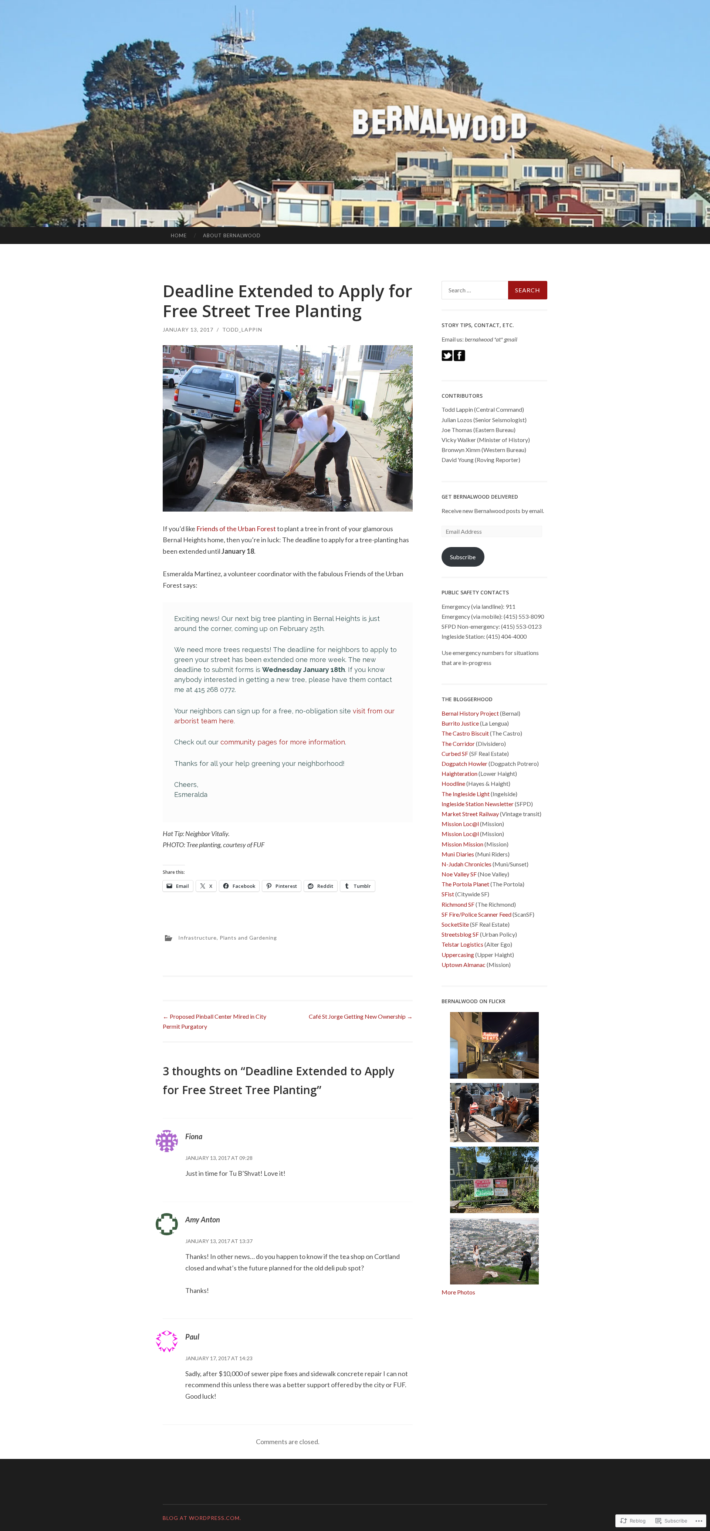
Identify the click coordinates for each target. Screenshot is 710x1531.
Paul (192, 1336)
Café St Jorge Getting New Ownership (361, 1016)
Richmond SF (458, 904)
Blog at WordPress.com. (202, 1518)
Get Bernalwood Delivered (480, 496)
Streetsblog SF (460, 934)
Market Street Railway (470, 813)
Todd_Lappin (242, 329)
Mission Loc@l (460, 823)
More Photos (458, 1292)
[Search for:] (494, 290)
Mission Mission (462, 844)
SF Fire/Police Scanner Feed (476, 914)
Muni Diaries (458, 854)
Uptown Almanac (464, 964)
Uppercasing (458, 954)
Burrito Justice (460, 723)
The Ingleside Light (466, 793)
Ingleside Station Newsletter (478, 803)
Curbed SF (455, 753)
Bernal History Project (470, 713)
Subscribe (463, 556)
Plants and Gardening (248, 937)
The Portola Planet (465, 883)
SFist (448, 893)
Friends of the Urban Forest (236, 529)
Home (179, 235)
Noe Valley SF (459, 873)
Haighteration (459, 773)
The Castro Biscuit (465, 733)
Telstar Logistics (462, 944)
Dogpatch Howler (464, 763)
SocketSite (455, 924)
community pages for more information (282, 742)
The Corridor (458, 743)
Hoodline (453, 783)
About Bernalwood (232, 235)
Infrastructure (197, 937)
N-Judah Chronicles (466, 864)
